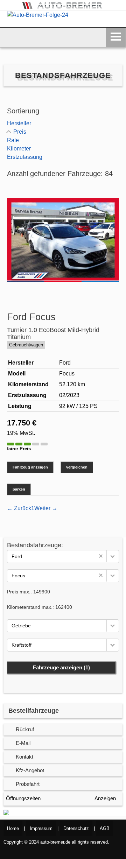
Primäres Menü (116, 37)
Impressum (41, 828)
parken (19, 489)
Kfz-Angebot (30, 770)
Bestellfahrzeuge (33, 710)
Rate (13, 140)
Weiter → (45, 508)
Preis (19, 132)
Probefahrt (28, 784)
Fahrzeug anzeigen (30, 467)
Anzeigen (105, 798)
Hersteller (19, 123)
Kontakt (24, 757)
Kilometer (19, 149)
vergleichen (77, 467)
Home (13, 828)
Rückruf (25, 729)
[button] (112, 556)
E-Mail (23, 743)
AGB (105, 828)
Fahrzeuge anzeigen (61, 667)
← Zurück (19, 508)
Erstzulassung (24, 157)
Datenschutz (76, 828)
